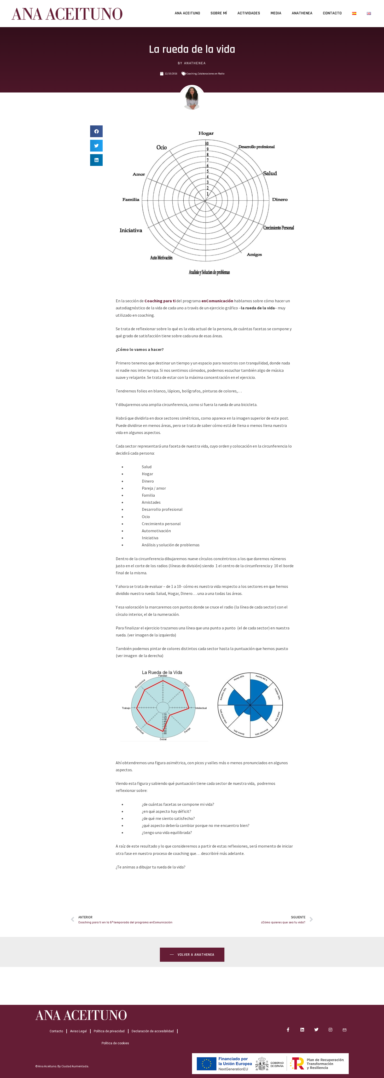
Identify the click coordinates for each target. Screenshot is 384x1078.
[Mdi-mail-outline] (344, 1029)
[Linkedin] (302, 1029)
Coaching (192, 73)
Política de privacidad (109, 1031)
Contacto (332, 13)
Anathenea (302, 13)
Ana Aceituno (187, 13)
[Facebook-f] (288, 1029)
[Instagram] (330, 1029)
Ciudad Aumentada (74, 1066)
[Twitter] (316, 1029)
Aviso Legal (78, 1031)
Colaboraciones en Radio (211, 73)
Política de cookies (115, 1043)
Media (276, 13)
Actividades (248, 13)
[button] (96, 131)
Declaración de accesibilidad (153, 1031)
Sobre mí (219, 13)
